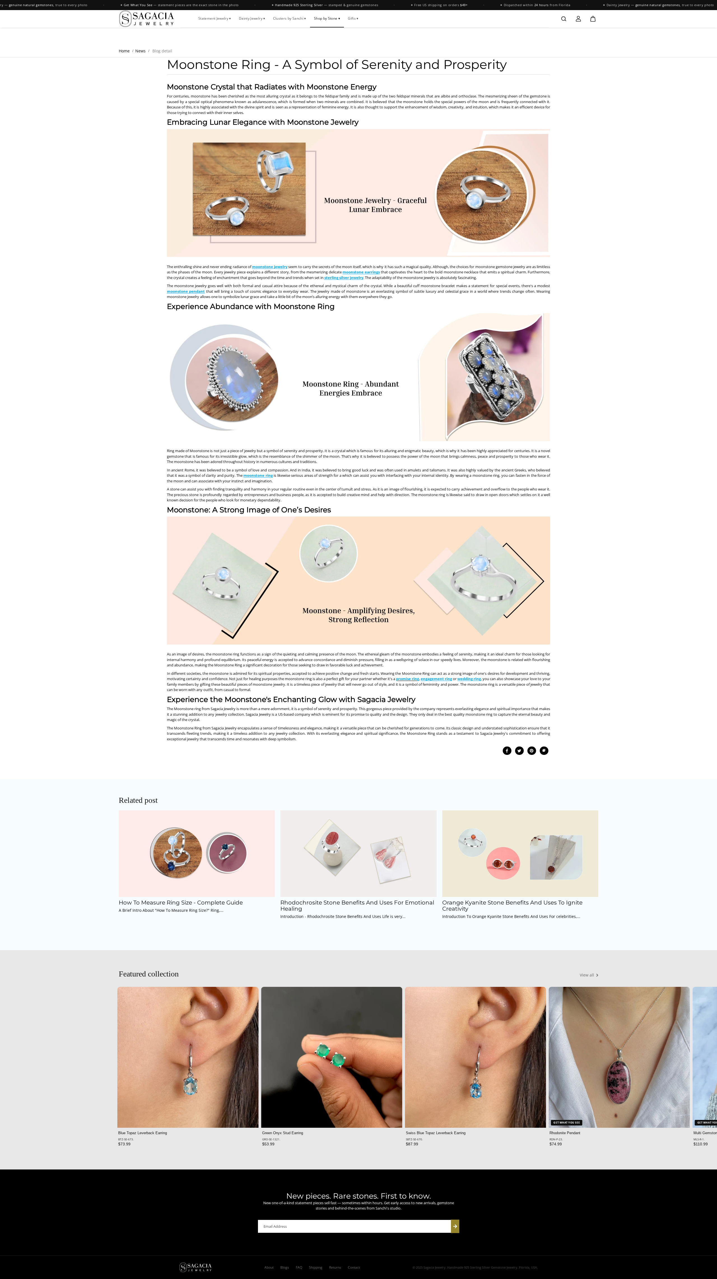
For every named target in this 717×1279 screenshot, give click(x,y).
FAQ (299, 1267)
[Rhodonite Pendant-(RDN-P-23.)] (619, 1057)
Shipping (315, 1267)
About (269, 1267)
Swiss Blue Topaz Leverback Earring (435, 1133)
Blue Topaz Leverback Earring (142, 1133)
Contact (354, 1267)
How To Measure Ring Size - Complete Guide (181, 903)
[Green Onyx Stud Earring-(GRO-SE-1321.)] (331, 1057)
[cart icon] (593, 18)
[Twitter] (519, 751)
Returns (335, 1267)
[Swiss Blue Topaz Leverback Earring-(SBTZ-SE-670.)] (475, 1057)
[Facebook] (507, 751)
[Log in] (578, 18)
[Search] (563, 18)
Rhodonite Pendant (565, 1133)
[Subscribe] (455, 1226)
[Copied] (544, 751)
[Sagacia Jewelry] (147, 18)
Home (124, 51)
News (140, 51)
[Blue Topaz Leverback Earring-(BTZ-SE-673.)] (187, 1057)
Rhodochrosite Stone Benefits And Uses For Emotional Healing (357, 906)
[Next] (589, 1060)
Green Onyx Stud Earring (282, 1133)
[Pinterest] (531, 751)
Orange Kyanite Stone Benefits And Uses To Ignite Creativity (512, 906)
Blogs (284, 1267)
